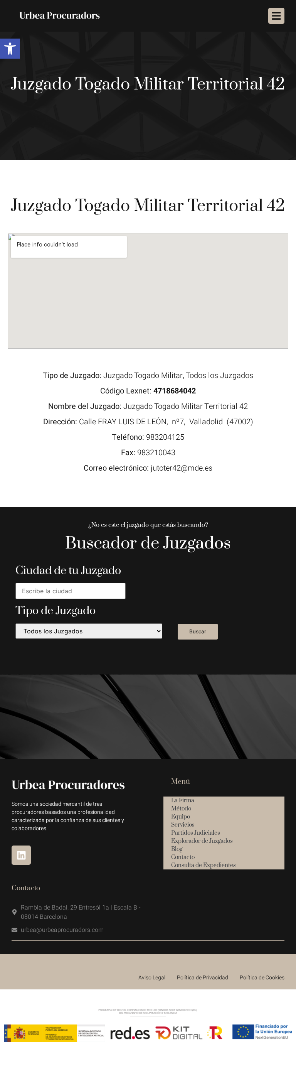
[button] (10, 49)
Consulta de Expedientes (203, 865)
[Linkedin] (21, 855)
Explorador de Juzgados (202, 841)
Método (181, 808)
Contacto (183, 857)
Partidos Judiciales (195, 833)
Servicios (183, 825)
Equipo (180, 816)
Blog (176, 849)
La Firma (182, 800)
